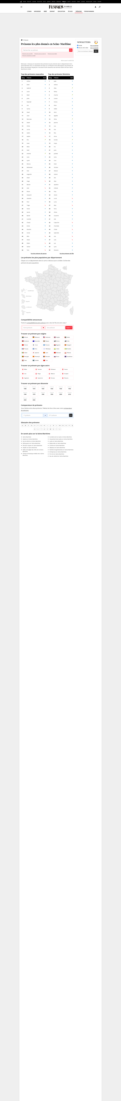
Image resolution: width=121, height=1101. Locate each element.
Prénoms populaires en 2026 (28, 55)
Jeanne (56, 122)
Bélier (25, 369)
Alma (55, 119)
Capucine (56, 222)
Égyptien (58, 345)
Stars (78, 1)
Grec (36, 348)
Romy (55, 91)
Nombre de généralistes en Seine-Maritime (61, 450)
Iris (55, 146)
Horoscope (89, 1)
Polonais (69, 352)
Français (26, 348)
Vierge (39, 373)
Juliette (56, 153)
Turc (47, 360)
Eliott (28, 177)
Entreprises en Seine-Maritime (57, 452)
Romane (56, 250)
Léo (28, 105)
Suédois (37, 360)
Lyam (28, 160)
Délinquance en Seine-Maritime (31, 443)
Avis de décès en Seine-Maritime (32, 441)
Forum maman (89, 11)
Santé (69, 1)
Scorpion (66, 373)
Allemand (37, 337)
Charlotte (56, 226)
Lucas (28, 129)
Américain (48, 337)
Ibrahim (29, 229)
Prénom (26, 40)
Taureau (40, 369)
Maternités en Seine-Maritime (57, 443)
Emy (55, 191)
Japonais (37, 352)
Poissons (66, 378)
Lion (25, 373)
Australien (37, 341)
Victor (28, 208)
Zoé (55, 219)
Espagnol (69, 345)
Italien (25, 352)
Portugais (26, 356)
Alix (55, 177)
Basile (28, 215)
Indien (57, 348)
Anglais (58, 337)
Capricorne (40, 378)
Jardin (49, 1)
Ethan (28, 191)
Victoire (56, 167)
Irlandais (69, 348)
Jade (55, 81)
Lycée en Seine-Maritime (56, 441)
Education (61, 11)
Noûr (55, 164)
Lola (55, 240)
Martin (28, 184)
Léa (55, 236)
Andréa (29, 153)
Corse (36, 345)
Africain (26, 337)
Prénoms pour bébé (52, 53)
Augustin (29, 174)
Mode (24, 1)
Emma (55, 102)
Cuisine (34, 1)
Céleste (56, 188)
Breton (58, 341)
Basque (47, 341)
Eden (28, 84)
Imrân (28, 233)
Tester (68, 327)
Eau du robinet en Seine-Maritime (58, 456)
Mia (55, 133)
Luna (55, 202)
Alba (55, 88)
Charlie (56, 95)
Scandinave (69, 356)
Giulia (55, 195)
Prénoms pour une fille (27, 53)
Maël (28, 95)
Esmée (56, 140)
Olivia (55, 212)
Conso (29, 11)
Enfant (52, 11)
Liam (28, 157)
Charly (28, 222)
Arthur (28, 81)
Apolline (56, 184)
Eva (55, 129)
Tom (28, 250)
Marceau (29, 119)
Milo (28, 236)
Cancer (66, 369)
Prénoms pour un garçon (40, 53)
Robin (28, 243)
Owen (28, 240)
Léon (28, 115)
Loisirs (83, 1)
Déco (44, 1)
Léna (55, 157)
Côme (28, 126)
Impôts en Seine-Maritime (30, 447)
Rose (55, 105)
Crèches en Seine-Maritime (56, 445)
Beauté (29, 1)
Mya (55, 205)
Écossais (48, 345)
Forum (99, 1)
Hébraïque (48, 348)
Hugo (94, 1)
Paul (28, 202)
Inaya (55, 143)
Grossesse (37, 11)
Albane (56, 171)
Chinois (26, 345)
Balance (53, 373)
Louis (28, 91)
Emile (28, 226)
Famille (64, 1)
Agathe (56, 115)
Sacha (28, 109)
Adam (28, 122)
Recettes (39, 1)
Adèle (55, 109)
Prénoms (79, 11)
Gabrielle (56, 233)
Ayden (28, 136)
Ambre (56, 84)
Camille (29, 219)
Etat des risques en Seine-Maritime (32, 445)
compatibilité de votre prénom (36, 323)
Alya (55, 181)
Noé (28, 171)
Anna (55, 136)
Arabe (68, 337)
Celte (68, 341)
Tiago (28, 205)
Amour (53, 1)
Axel (28, 188)
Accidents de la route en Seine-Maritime (60, 437)
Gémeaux (53, 369)
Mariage (58, 1)
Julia (55, 150)
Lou (55, 126)
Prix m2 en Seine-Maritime (56, 454)
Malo (28, 146)
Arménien (26, 341)
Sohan (28, 246)
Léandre (29, 198)
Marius (29, 164)
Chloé (55, 229)
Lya (55, 243)
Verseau (53, 378)
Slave (25, 360)
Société (74, 1)
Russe (57, 356)
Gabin (28, 133)
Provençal (37, 356)
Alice (55, 112)
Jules (28, 98)
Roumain (48, 356)
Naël (28, 150)
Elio (28, 140)
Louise (55, 98)
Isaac (28, 143)
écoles (70, 11)
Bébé (45, 11)
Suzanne (56, 215)
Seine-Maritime (27, 437)
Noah (28, 112)
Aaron (28, 212)
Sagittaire (26, 378)
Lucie (55, 198)
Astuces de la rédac (83, 47)
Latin (47, 352)
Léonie (56, 174)
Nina (55, 208)
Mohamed (29, 167)
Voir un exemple (94, 45)
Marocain (58, 352)
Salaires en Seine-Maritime (30, 439)
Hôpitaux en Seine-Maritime (57, 447)
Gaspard (29, 195)
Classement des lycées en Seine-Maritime (60, 439)
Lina (55, 160)
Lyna (55, 246)
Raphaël (29, 102)
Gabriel (29, 88)
